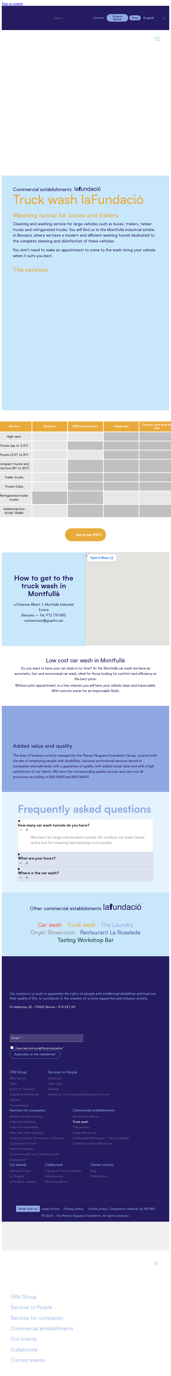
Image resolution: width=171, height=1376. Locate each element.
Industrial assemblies (24, 1127)
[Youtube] (29, 23)
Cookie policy (98, 1208)
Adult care (55, 1083)
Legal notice (50, 1208)
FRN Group (18, 1072)
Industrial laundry (21, 1149)
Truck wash (80, 1122)
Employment (18, 1159)
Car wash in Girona (86, 1116)
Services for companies (27, 1110)
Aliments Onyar (20, 1171)
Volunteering (54, 1176)
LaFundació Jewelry (23, 1181)
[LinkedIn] (44, 11)
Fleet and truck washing (26, 1132)
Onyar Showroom (84, 1132)
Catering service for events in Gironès (37, 1138)
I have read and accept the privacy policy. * (39, 1048)
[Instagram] (13, 11)
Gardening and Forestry (26, 1116)
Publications (98, 1176)
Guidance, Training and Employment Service (78, 1094)
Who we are (18, 1078)
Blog (93, 1171)
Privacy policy (74, 1208)
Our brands (18, 1165)
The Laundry (81, 1127)
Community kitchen (23, 1143)
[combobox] (71, 18)
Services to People (62, 1072)
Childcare (54, 1078)
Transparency (19, 1105)
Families (53, 1089)
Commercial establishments (94, 1110)
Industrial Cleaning (22, 1122)
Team (13, 1083)
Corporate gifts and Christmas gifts (34, 1154)
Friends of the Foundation (63, 1171)
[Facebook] (29, 11)
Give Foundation (56, 1181)
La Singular (17, 1176)
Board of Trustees (22, 1089)
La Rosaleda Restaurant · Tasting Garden (101, 1138)
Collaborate (54, 1165)
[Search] (54, 14)
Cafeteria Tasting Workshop (92, 1143)
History (14, 1100)
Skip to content (12, 4)
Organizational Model (24, 1094)
